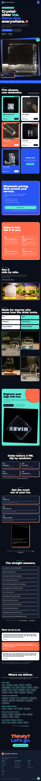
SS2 (17, 698)
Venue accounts (17, 762)
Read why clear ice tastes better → (8, 279)
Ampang (16, 692)
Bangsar (15, 685)
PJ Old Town (12, 698)
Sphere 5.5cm (4, 764)
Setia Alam (11, 714)
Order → (16, 118)
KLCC (4, 685)
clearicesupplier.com (7, 755)
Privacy (33, 778)
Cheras (17, 687)
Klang (24, 714)
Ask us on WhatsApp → (23, 620)
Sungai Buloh (5, 716)
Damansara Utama (24, 698)
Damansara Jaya (33, 698)
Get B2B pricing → (20, 207)
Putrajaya (26, 722)
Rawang (11, 716)
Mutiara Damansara (20, 700)
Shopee (28, 767)
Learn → (3, 773)
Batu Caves (5, 692)
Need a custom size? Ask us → (33, 92)
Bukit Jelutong (18, 714)
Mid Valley (36, 687)
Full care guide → (32, 620)
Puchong (20, 708)
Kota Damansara (6, 703)
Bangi (8, 722)
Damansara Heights (6, 687)
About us (3, 774)
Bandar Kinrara (27, 708)
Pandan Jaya (30, 692)
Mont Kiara (22, 685)
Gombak (10, 692)
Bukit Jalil (23, 687)
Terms (36, 778)
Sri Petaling (29, 687)
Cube (2, 767)
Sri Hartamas (28, 685)
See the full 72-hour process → (22, 478)
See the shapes (17, 30)
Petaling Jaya (5, 698)
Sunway (4, 708)
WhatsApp (29, 762)
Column (3, 769)
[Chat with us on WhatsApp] (38, 778)
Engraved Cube (4, 762)
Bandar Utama (12, 700)
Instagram (29, 764)
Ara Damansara (29, 700)
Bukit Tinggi (29, 714)
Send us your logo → (8, 405)
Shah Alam (5, 714)
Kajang (4, 722)
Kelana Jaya (5, 700)
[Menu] (38, 2)
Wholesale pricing (18, 767)
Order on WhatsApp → (7, 30)
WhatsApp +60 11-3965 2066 (20, 745)
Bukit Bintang (9, 685)
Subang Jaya (10, 708)
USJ (15, 708)
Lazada (32, 767)
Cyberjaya (20, 722)
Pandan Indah (22, 692)
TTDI (13, 687)
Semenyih (14, 722)
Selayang (16, 716)
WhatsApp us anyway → (24, 725)
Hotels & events (17, 764)
